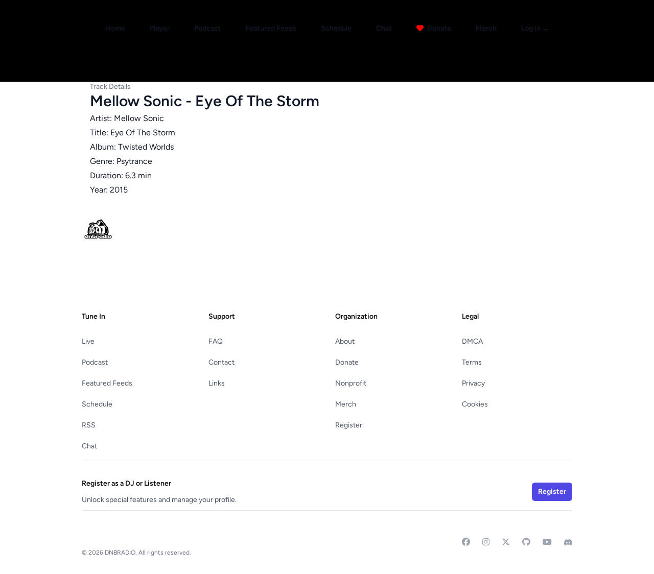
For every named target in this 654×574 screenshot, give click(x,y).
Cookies (475, 404)
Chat (384, 28)
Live (88, 341)
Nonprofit (350, 383)
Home (115, 28)
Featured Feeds (270, 28)
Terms (472, 362)
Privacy (473, 383)
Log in (535, 28)
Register (348, 425)
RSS (89, 425)
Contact (221, 362)
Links (216, 383)
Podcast (207, 28)
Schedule (336, 28)
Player (160, 28)
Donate (438, 28)
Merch (486, 28)
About (345, 341)
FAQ (215, 341)
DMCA (472, 341)
